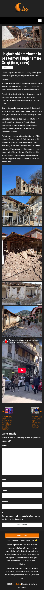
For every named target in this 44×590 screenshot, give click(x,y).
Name (4, 480)
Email (4, 491)
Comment (6, 445)
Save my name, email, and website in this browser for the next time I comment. (21, 517)
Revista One (16, 584)
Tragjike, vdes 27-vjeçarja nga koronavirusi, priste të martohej (37, 422)
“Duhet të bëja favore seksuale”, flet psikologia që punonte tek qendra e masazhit (7, 423)
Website (5, 502)
